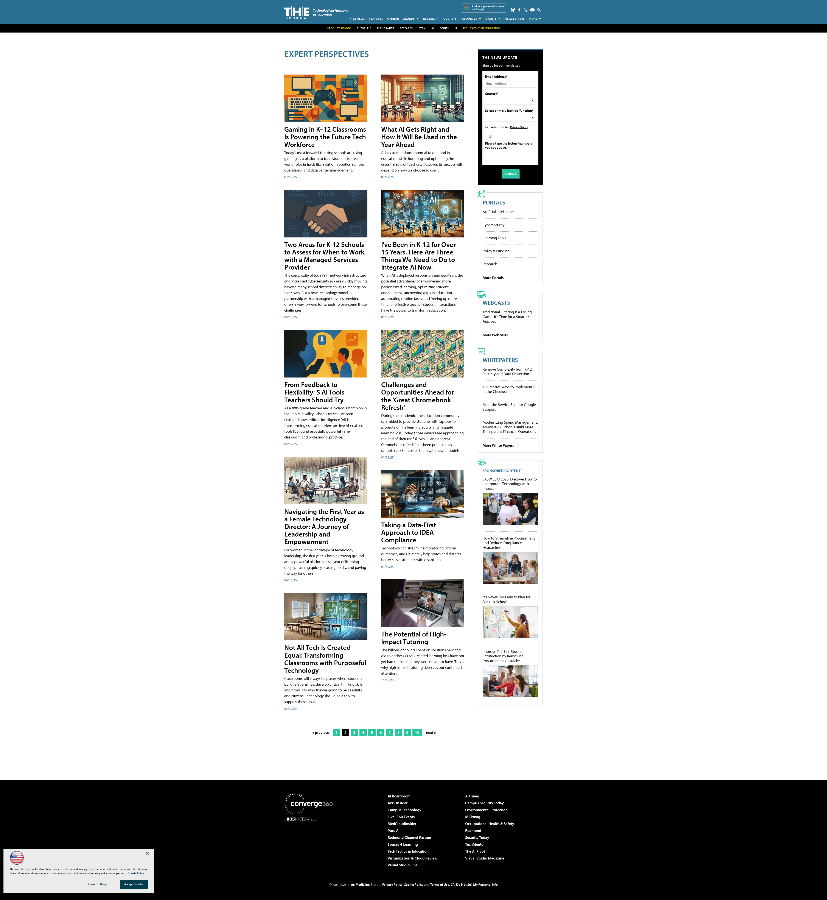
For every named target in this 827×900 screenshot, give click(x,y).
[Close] (147, 853)
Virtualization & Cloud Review (412, 858)
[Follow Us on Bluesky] (513, 10)
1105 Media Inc (358, 884)
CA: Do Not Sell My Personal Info (474, 884)
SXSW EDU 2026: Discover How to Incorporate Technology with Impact (510, 484)
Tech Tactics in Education (408, 851)
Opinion (393, 18)
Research (430, 18)
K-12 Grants (385, 28)
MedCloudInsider (402, 823)
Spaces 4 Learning (403, 844)
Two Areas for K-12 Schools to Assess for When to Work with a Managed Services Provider (324, 255)
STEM (422, 28)
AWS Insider (397, 802)
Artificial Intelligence (499, 211)
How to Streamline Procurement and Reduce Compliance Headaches (509, 543)
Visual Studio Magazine (484, 858)
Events (491, 18)
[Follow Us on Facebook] (519, 10)
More (533, 18)
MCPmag (472, 816)
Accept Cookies (133, 884)
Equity (444, 28)
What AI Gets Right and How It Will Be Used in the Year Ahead (419, 136)
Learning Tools (494, 237)
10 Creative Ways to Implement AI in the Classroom (509, 389)
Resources (469, 18)
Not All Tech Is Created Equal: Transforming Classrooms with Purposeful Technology (325, 658)
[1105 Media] (310, 843)
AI (432, 28)
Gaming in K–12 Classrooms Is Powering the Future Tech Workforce (325, 136)
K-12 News (357, 18)
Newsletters (515, 18)
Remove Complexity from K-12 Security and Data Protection (507, 371)
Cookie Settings (97, 884)
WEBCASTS (496, 302)
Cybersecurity (493, 224)
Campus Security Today (484, 802)
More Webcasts (495, 334)
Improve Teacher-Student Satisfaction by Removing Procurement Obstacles (503, 656)
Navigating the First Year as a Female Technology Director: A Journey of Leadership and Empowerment (324, 526)
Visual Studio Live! (403, 865)
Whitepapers (500, 359)
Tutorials (364, 28)
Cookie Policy (413, 884)
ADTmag (472, 796)
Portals (494, 202)
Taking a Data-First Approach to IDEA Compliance (408, 532)
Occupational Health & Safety (489, 823)
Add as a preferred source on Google (488, 8)
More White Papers (498, 445)
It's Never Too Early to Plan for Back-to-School (506, 599)
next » (431, 732)
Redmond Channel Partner (409, 837)
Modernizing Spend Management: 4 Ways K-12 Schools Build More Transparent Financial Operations (510, 427)
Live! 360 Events (401, 816)
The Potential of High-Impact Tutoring (413, 638)
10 (417, 732)
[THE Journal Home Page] (316, 12)
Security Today (477, 837)
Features (376, 18)
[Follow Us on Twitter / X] (525, 10)
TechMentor (475, 844)
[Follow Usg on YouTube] (532, 10)
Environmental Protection (486, 809)
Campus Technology (404, 809)
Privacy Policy (519, 127)
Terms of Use (439, 884)
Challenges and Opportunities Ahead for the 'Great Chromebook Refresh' (417, 396)
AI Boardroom (399, 796)
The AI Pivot (475, 851)
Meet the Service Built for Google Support (509, 407)
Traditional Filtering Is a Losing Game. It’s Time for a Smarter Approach (507, 316)
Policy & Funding (496, 250)
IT (456, 28)
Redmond (473, 830)
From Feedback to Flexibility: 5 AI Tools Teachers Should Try (314, 392)
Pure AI (394, 830)
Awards (409, 18)
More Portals (493, 277)
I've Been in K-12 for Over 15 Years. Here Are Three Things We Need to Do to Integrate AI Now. (418, 255)
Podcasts (449, 18)
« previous (321, 732)
